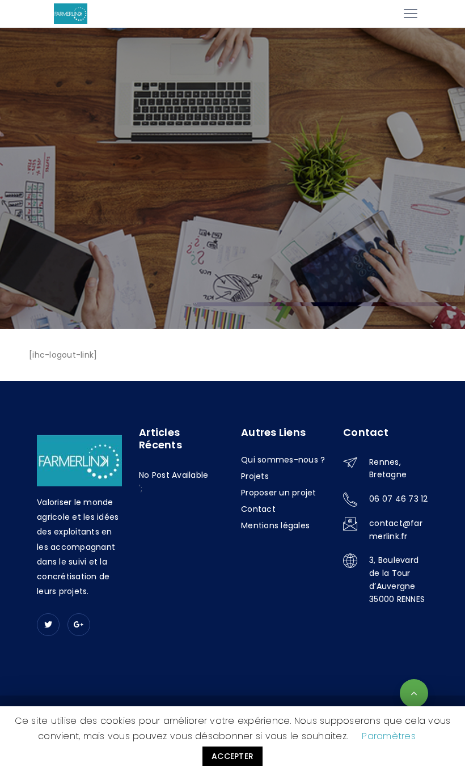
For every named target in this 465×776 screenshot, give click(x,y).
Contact (258, 509)
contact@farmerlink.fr (395, 530)
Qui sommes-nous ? (283, 459)
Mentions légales (275, 525)
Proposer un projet (278, 492)
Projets (255, 476)
